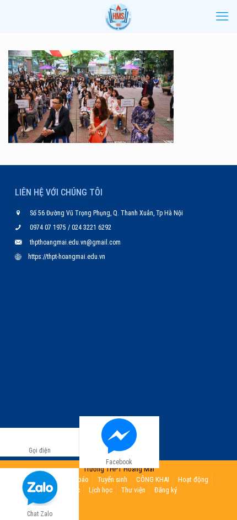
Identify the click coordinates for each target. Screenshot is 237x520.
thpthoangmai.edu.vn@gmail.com (75, 242)
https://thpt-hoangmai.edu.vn (66, 257)
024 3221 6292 (90, 227)
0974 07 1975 (49, 227)
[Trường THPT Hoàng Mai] (118, 16)
